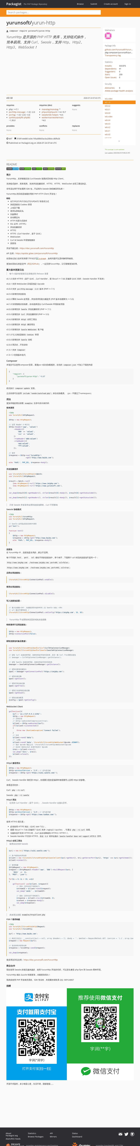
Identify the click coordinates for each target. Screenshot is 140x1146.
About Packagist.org (12, 1134)
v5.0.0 (107, 113)
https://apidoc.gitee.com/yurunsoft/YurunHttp (37, 253)
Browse (80, 4)
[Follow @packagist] (126, 1134)
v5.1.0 (107, 102)
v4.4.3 (107, 123)
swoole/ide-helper (50, 114)
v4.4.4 (107, 120)
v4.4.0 (107, 134)
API (51, 1133)
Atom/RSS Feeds (13, 1138)
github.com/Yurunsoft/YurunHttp (120, 49)
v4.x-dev (108, 116)
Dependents (110, 68)
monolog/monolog (50, 109)
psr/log (12, 114)
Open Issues (110, 77)
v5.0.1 (107, 109)
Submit (94, 4)
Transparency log (113, 55)
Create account (111, 4)
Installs (108, 65)
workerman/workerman (52, 117)
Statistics (32, 1133)
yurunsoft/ (19, 22)
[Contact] (120, 1134)
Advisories (109, 88)
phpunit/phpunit (49, 112)
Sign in (128, 4)
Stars (107, 74)
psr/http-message (17, 112)
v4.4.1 (107, 131)
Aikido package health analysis (119, 90)
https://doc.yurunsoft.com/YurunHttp (37, 248)
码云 (30, 263)
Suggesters (110, 71)
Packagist (13, 4)
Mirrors (53, 1136)
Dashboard (77, 1136)
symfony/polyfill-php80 (19, 117)
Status (75, 1133)
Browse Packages (35, 1136)
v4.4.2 (107, 127)
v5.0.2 (107, 106)
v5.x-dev (108, 98)
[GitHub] (132, 1134)
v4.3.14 (108, 138)
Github (35, 263)
